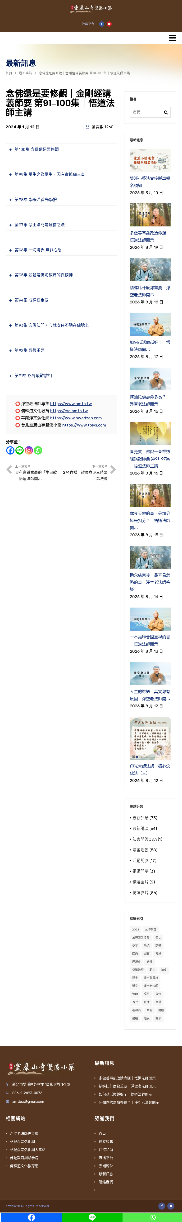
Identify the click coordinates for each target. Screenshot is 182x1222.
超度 (147, 1018)
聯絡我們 (106, 1182)
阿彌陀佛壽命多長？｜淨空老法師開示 (129, 1102)
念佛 (149, 961)
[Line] (19, 450)
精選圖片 (140, 882)
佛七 (158, 937)
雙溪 (158, 1018)
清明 (135, 994)
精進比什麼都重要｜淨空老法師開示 (127, 1086)
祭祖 (158, 1002)
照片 (147, 994)
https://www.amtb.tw (71, 403)
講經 (135, 1018)
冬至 (135, 945)
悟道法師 (138, 970)
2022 (135, 929)
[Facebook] (10, 450)
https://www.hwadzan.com (76, 418)
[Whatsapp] (38, 450)
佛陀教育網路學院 (24, 1158)
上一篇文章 (38, 473)
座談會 (136, 961)
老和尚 (136, 1010)
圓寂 (147, 953)
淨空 (135, 986)
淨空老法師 (151, 986)
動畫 (158, 945)
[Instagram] (29, 450)
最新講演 (25, 73)
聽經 (161, 1010)
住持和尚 (106, 1150)
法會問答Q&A (144, 839)
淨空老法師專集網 (24, 1133)
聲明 (149, 1010)
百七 (135, 1002)
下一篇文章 (85, 473)
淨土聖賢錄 (151, 978)
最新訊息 (140, 817)
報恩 (158, 953)
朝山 (152, 970)
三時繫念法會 (140, 937)
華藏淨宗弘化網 (22, 1142)
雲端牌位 (106, 1166)
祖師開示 (140, 871)
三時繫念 (150, 929)
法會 (164, 970)
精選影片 (140, 892)
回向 (135, 953)
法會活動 (140, 850)
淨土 (135, 978)
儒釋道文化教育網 (24, 1166)
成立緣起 (106, 1142)
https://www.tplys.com (84, 425)
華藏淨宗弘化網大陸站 (28, 1150)
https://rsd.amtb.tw (69, 410)
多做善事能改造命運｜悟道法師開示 (127, 1078)
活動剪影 (140, 860)
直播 (147, 1002)
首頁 (9, 73)
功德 (147, 945)
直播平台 (106, 1158)
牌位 (158, 994)
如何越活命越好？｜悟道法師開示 (125, 1094)
